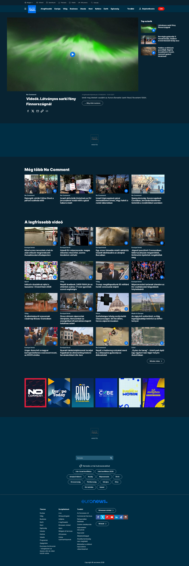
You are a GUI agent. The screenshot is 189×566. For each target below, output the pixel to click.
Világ (65, 9)
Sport (26, 282)
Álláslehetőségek (83, 536)
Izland (102, 487)
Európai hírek (29, 247)
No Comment (29, 195)
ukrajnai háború (75, 477)
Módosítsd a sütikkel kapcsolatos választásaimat (84, 546)
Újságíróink (44, 543)
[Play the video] (72, 54)
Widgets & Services (65, 531)
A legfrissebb (46, 9)
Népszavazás (104, 477)
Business (74, 9)
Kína (116, 482)
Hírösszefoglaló (64, 516)
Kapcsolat (80, 533)
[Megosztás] (37, 111)
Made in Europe (137, 313)
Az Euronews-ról (83, 513)
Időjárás (61, 519)
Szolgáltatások (64, 509)
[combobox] (103, 2)
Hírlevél (101, 524)
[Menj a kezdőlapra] (32, 9)
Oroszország (75, 482)
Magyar (29, 2)
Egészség (115, 9)
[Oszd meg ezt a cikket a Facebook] (28, 111)
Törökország (91, 482)
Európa (57, 9)
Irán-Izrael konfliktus (83, 471)
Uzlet (133, 347)
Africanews (62, 534)
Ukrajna (106, 482)
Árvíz (117, 477)
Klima (98, 313)
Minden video (155, 361)
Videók (42, 537)
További (80, 509)
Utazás (83, 9)
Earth (106, 9)
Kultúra (98, 9)
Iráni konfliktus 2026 (105, 471)
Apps (60, 528)
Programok (44, 540)
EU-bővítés (89, 487)
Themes (43, 509)
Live (161, 9)
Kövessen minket (65, 525)
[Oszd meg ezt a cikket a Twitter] (33, 111)
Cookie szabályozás (84, 524)
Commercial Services (84, 516)
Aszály (90, 477)
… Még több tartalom (92, 103)
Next (91, 9)
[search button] (92, 2)
